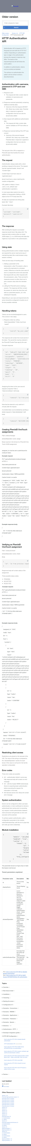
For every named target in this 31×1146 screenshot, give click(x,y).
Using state (7, 247)
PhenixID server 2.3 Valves (8, 1101)
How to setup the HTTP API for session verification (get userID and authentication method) (16, 1051)
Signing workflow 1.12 (7, 1138)
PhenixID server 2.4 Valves (8, 1103)
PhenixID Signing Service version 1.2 (10, 1097)
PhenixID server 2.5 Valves (8, 1104)
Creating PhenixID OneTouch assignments (14, 430)
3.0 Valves (4, 1137)
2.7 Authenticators (6, 1118)
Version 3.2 (4, 1131)
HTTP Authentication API (9, 1043)
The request (7, 160)
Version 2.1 (4, 1109)
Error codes (7, 770)
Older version (5, 33)
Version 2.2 (4, 1110)
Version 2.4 (4, 1113)
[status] (15, 62)
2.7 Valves (4, 1119)
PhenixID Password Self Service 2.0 (10, 1122)
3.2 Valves (4, 1134)
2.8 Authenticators (6, 1124)
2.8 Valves (4, 1125)
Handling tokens (9, 311)
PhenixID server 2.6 (6, 1116)
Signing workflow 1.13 (7, 1140)
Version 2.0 (4, 1107)
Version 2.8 (15, 33)
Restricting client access (12, 752)
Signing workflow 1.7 (6, 1128)
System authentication (11, 800)
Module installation (10, 830)
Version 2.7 (4, 1121)
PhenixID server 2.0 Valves (8, 1098)
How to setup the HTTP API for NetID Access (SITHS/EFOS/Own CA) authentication (15, 976)
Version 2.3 (4, 1112)
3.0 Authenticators (6, 1135)
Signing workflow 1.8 (6, 1130)
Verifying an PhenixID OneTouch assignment (12, 545)
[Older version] (15, 6)
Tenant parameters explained (12, 872)
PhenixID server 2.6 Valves (8, 1106)
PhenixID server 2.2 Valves (8, 1100)
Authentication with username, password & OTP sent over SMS (15, 86)
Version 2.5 (4, 1115)
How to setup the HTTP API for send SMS (13, 1060)
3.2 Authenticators (6, 1132)
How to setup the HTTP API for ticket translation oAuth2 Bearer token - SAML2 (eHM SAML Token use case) (16, 1056)
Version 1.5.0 (5, 1095)
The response (8, 226)
